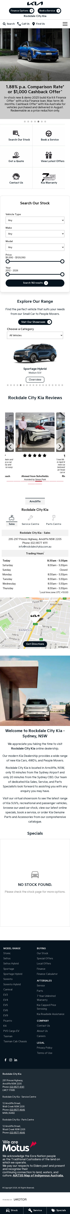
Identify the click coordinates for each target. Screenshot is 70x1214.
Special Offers (45, 958)
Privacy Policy (44, 1047)
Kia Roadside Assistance (50, 1014)
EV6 (5, 1010)
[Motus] (20, 1145)
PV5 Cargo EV (11, 1031)
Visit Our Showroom (33, 322)
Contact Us (43, 1025)
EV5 (5, 1005)
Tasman (7, 1036)
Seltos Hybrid (11, 963)
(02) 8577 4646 (17, 1110)
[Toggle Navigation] (65, 24)
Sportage (8, 968)
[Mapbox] (9, 646)
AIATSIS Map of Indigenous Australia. (38, 1175)
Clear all (35, 209)
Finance (41, 968)
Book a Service (47, 11)
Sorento (8, 979)
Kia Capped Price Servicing (46, 1007)
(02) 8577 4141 (17, 1087)
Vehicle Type (13, 214)
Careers (41, 1036)
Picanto (7, 1020)
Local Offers (44, 963)
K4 (5, 1025)
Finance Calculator (47, 974)
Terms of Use (44, 1053)
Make (9, 228)
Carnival (7, 989)
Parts (40, 991)
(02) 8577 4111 (39, 543)
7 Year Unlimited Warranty (46, 998)
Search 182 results (33, 283)
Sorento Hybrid (12, 984)
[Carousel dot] (25, 121)
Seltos (7, 958)
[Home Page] (35, 3)
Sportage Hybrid (12, 974)
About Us (42, 1031)
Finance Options (19, 11)
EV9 (5, 1015)
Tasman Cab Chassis (15, 1041)
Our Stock (42, 953)
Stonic (7, 953)
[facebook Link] (5, 1060)
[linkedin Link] (16, 1060)
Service (41, 985)
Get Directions (35, 644)
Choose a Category (20, 329)
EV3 (5, 994)
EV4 (5, 1000)
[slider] (8, 261)
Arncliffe (35, 501)
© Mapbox (63, 647)
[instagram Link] (10, 1060)
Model (9, 241)
